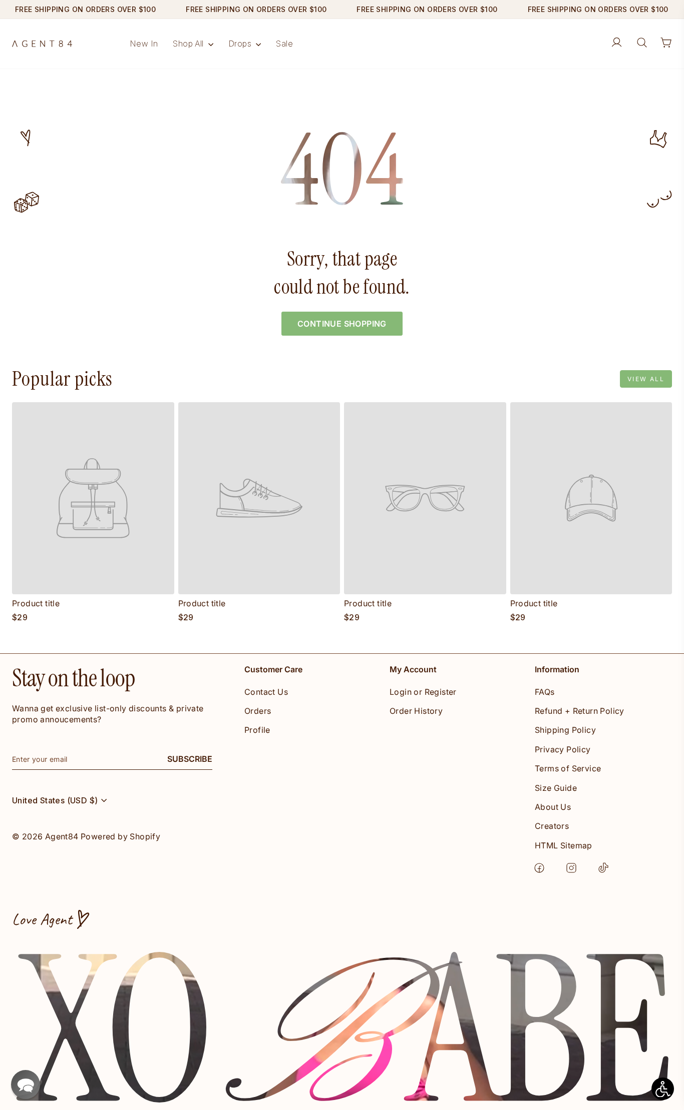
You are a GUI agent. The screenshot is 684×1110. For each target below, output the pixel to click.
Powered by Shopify (120, 836)
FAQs (545, 692)
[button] (25, 1084)
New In (144, 44)
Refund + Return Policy (579, 711)
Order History (416, 711)
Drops (240, 44)
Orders (257, 711)
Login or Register (423, 692)
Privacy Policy (563, 749)
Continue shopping (342, 324)
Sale (284, 44)
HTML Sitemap (563, 845)
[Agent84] (42, 44)
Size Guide (556, 788)
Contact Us (266, 692)
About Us (553, 807)
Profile (257, 730)
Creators (552, 826)
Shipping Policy (565, 730)
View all (645, 379)
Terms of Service (568, 768)
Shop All (189, 44)
